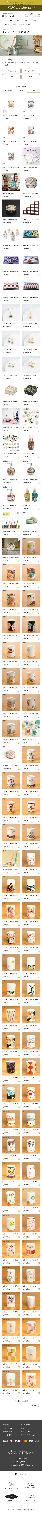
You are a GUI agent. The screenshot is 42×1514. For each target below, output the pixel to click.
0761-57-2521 (20, 4)
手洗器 (11, 76)
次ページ (34, 1405)
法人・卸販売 (26, 1431)
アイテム (10, 20)
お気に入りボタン (19, 119)
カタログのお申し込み (29, 1435)
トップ (4, 25)
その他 (31, 76)
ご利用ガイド (26, 1424)
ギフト (34, 20)
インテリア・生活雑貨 (24, 25)
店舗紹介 (7, 1424)
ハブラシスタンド (11, 71)
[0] (31, 16)
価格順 (21, 91)
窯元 (26, 20)
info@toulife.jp (22, 1461)
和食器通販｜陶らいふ (21, 1509)
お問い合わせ (8, 1435)
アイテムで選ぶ (12, 25)
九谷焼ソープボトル (30, 71)
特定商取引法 (8, 1431)
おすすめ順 (8, 91)
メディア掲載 (8, 1428)
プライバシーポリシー (29, 1428)
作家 (18, 20)
